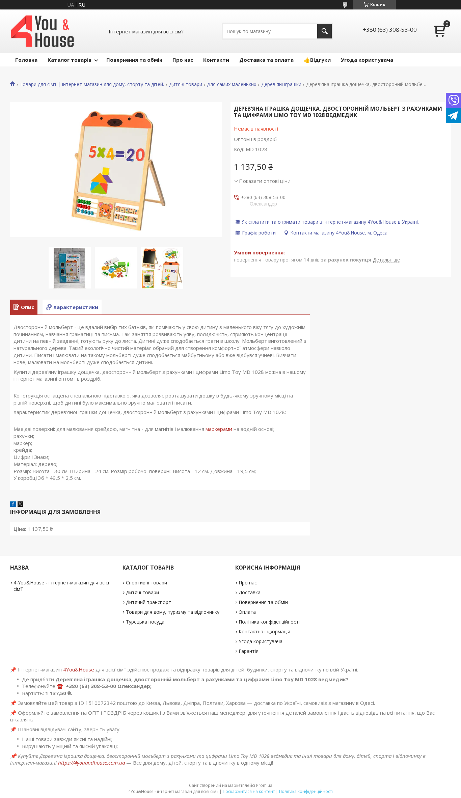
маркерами (219, 428)
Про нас (182, 59)
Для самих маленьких (231, 84)
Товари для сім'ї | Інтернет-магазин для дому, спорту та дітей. (92, 84)
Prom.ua (264, 785)
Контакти (216, 59)
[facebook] (13, 504)
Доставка (250, 592)
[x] (20, 504)
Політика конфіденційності (269, 621)
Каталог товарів (69, 59)
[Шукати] (324, 31)
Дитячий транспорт (148, 602)
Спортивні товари (146, 582)
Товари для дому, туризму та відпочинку (172, 612)
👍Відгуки (317, 59)
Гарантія (249, 651)
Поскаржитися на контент (249, 791)
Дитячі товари (185, 84)
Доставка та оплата (266, 59)
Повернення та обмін (134, 59)
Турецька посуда (145, 621)
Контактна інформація (264, 631)
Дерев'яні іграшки (281, 84)
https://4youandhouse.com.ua (91, 762)
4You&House (78, 669)
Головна (26, 59)
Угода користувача (367, 59)
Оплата (247, 612)
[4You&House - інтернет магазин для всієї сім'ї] (42, 31)
